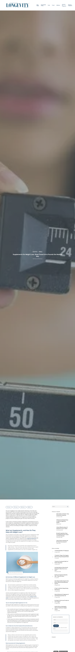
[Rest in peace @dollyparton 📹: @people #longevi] (66, 640)
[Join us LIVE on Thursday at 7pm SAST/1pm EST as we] (54, 648)
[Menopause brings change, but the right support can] (54, 644)
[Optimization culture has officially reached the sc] (66, 648)
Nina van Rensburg (38, 258)
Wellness (40, 251)
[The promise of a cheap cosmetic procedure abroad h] (60, 640)
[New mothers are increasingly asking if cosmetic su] (60, 648)
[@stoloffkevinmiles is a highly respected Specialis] (60, 644)
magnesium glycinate (31, 538)
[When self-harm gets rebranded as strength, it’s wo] (66, 644)
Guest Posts (35, 251)
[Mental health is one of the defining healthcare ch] (54, 640)
